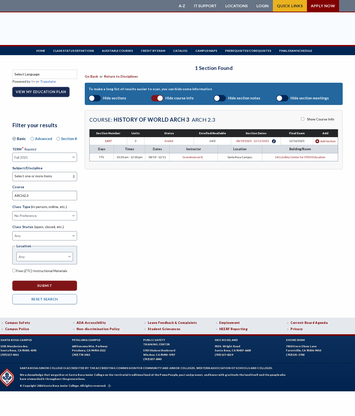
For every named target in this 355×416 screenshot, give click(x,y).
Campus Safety (17, 323)
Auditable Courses (117, 50)
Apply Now (323, 5)
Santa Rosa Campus (16, 340)
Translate (48, 81)
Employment (229, 323)
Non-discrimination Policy (98, 329)
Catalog (180, 50)
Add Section (328, 141)
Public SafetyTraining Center (156, 342)
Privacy (297, 329)
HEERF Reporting (233, 329)
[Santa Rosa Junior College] (94, 6)
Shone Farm (295, 340)
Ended (169, 141)
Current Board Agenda (309, 323)
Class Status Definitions (73, 50)
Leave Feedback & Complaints (172, 323)
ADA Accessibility (91, 323)
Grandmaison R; (193, 157)
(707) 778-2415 (81, 354)
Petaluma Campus (86, 340)
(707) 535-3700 (295, 354)
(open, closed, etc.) (49, 227)
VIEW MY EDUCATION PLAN (41, 92)
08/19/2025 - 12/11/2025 (252, 141)
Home (40, 50)
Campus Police (17, 329)
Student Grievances (164, 329)
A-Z (182, 6)
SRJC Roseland (226, 340)
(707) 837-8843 (152, 359)
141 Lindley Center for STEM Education (300, 157)
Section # (69, 138)
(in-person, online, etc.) (49, 207)
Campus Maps (206, 50)
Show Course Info (320, 119)
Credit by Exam (153, 50)
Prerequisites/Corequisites (248, 50)
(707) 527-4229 (224, 354)
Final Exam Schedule (295, 50)
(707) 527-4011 (9, 354)
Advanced (43, 138)
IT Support (205, 6)
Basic (21, 138)
